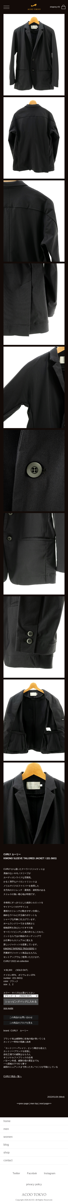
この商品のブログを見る (20, 1023)
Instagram (49, 1173)
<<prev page (23, 1103)
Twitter (16, 1173)
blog (6, 1144)
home (6, 1121)
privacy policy (34, 1184)
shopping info (55, 7)
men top (34, 1103)
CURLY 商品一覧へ (12, 1076)
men (6, 1128)
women (8, 1136)
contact (7, 1160)
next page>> (45, 1103)
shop (6, 1152)
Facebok (32, 1173)
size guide (8, 1008)
